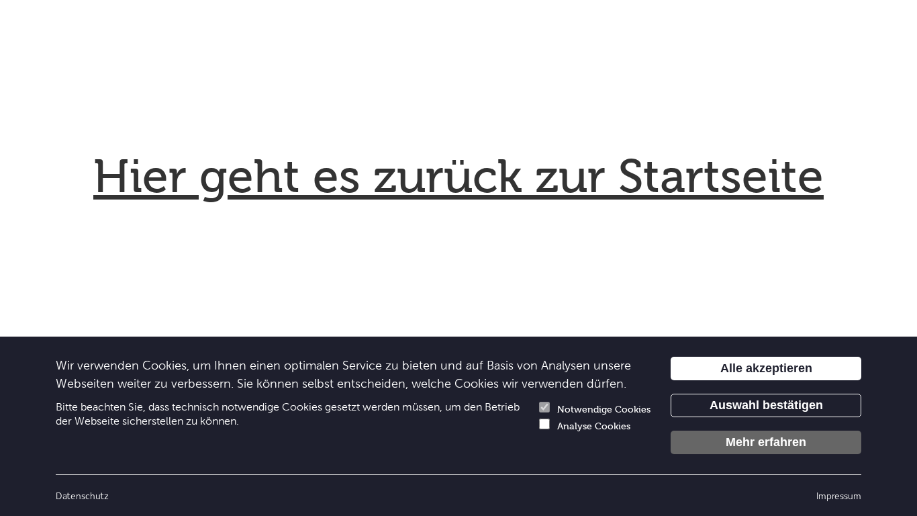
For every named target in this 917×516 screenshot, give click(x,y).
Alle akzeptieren (766, 368)
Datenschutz (82, 495)
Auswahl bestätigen (766, 405)
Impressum (838, 495)
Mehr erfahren (766, 442)
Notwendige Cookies (603, 409)
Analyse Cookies (593, 426)
